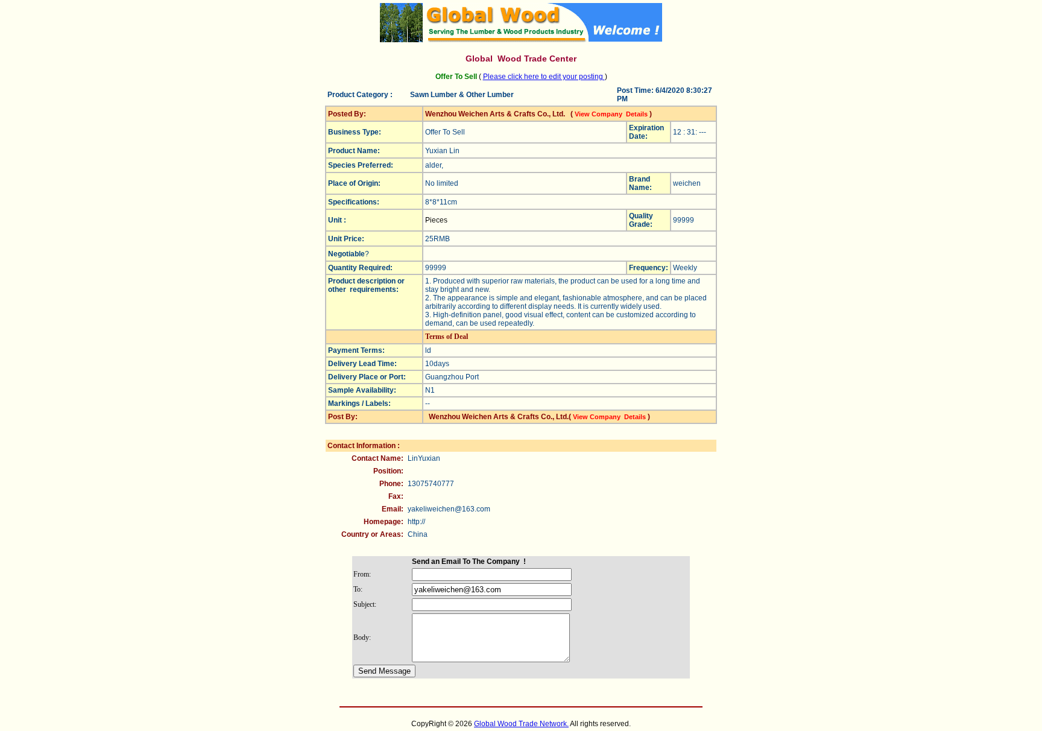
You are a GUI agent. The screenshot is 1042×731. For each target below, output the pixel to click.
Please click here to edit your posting (544, 76)
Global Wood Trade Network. (521, 724)
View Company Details (611, 114)
